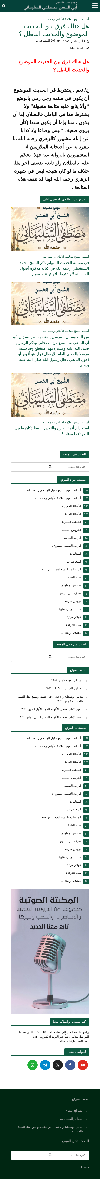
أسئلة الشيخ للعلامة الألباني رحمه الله (66, 19)
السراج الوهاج (74, 680)
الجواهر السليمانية (71, 688)
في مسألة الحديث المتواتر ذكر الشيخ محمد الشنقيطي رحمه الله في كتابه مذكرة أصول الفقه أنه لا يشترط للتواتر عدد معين (54, 268)
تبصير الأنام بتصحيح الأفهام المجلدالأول (59, 709)
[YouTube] (83, 1065)
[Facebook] (70, 1065)
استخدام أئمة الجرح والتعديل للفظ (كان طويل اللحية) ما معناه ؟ (52, 431)
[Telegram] (45, 1065)
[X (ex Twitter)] (58, 1065)
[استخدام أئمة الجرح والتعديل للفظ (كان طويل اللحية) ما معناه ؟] (50, 394)
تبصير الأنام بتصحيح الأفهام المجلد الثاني (58, 717)
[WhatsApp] (32, 1065)
